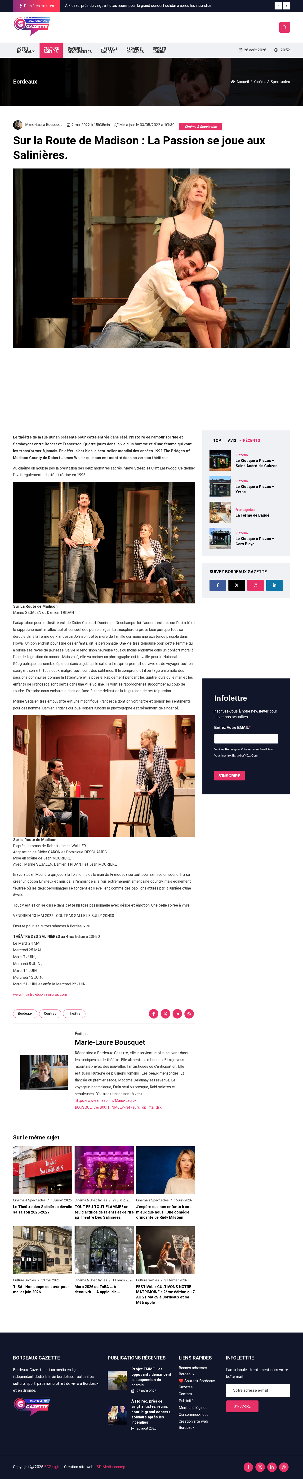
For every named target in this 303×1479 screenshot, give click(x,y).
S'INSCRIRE (229, 776)
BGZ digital (53, 1467)
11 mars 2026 (122, 1280)
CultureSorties (51, 50)
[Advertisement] (139, 26)
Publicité (186, 1401)
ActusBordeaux (26, 50)
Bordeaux (25, 1013)
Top (217, 440)
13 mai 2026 (50, 1280)
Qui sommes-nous (193, 1414)
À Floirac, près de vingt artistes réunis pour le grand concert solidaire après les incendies (138, 5)
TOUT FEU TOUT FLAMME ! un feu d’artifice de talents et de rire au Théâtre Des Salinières (104, 1212)
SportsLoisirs (159, 50)
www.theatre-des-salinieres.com (40, 994)
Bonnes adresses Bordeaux (193, 1371)
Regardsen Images (135, 50)
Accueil (242, 82)
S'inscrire (242, 1406)
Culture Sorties (24, 1280)
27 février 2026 (175, 1280)
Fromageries (245, 510)
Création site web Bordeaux (193, 1424)
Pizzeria (242, 455)
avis (232, 440)
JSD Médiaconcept (110, 1467)
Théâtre (74, 1013)
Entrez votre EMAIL (231, 728)
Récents (251, 440)
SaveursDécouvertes (80, 50)
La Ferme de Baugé (252, 515)
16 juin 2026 (183, 1200)
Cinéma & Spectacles (201, 126)
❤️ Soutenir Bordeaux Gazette (197, 1384)
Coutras (50, 1013)
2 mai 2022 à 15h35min (91, 125)
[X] (165, 1013)
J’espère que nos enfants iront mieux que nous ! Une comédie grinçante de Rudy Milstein (163, 1212)
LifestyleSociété (109, 50)
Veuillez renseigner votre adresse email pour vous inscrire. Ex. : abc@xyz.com (244, 752)
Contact (185, 1394)
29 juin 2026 (121, 1200)
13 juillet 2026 (61, 1200)
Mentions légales (193, 1407)
